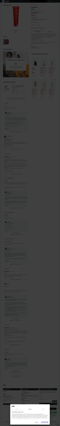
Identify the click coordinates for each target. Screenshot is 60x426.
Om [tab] (42, 409)
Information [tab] (30, 409)
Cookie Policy (43, 419)
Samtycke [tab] (17, 409)
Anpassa (36, 422)
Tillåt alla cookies (44, 422)
